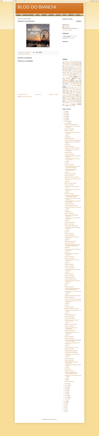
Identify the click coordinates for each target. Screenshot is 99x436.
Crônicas (66, 69)
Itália (64, 83)
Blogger (55, 419)
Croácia (79, 67)
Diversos (64, 71)
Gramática (64, 81)
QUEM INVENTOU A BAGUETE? (71, 350)
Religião (67, 97)
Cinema (77, 66)
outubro (66, 383)
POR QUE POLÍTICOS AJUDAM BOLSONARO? (71, 362)
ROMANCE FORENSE (69, 264)
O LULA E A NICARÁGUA (70, 267)
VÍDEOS (37, 14)
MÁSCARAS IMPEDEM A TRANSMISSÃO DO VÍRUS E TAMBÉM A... (73, 341)
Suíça (77, 101)
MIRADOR (44, 14)
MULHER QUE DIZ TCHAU (70, 222)
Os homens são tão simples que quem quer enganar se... (72, 159)
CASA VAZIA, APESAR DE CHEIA (71, 347)
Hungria (71, 82)
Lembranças (78, 83)
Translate (72, 38)
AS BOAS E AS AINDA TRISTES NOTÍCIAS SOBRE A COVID (71, 373)
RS (75, 98)
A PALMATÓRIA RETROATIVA (70, 279)
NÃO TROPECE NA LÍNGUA (70, 173)
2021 (65, 119)
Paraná (78, 93)
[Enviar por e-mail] (36, 52)
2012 (65, 407)
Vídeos (64, 105)
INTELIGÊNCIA (68, 369)
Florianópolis (78, 75)
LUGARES (67, 135)
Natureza (70, 92)
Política (74, 94)
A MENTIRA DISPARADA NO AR (71, 205)
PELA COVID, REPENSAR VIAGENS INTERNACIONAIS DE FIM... (72, 196)
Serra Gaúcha (67, 101)
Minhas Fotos (76, 88)
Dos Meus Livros (70, 71)
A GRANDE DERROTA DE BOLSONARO (73, 140)
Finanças (68, 75)
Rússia (80, 98)
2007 (65, 411)
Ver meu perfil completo (67, 30)
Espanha (71, 74)
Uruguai (79, 102)
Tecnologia (65, 102)
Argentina (64, 64)
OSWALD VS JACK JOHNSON (71, 324)
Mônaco (73, 89)
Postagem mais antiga (53, 94)
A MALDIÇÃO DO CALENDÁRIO (71, 352)
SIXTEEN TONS (68, 211)
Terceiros (75, 102)
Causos (73, 65)
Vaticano (66, 104)
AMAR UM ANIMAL (68, 152)
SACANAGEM (67, 136)
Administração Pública (68, 62)
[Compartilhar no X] (38, 52)
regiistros (73, 96)
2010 (65, 409)
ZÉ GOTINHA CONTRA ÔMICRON (71, 124)
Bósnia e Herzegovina (67, 65)
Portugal (66, 96)
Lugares (78, 85)
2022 (65, 118)
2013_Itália (64, 61)
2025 (65, 113)
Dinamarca (67, 70)
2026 (65, 111)
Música (67, 91)
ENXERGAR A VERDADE (70, 277)
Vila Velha (71, 105)
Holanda (79, 81)
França (79, 76)
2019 (65, 402)
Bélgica (78, 64)
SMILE (66, 285)
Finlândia (72, 75)
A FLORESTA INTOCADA (70, 235)
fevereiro (67, 397)
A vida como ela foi (77, 61)
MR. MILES (67, 163)
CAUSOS (78, 14)
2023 (65, 116)
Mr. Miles (79, 89)
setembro (67, 385)
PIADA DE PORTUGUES (69, 258)
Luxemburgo (69, 87)
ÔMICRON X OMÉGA (69, 130)
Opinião (74, 93)
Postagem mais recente (22, 94)
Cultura (73, 69)
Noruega (76, 92)
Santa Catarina (73, 100)
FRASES (18, 14)
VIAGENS (58, 14)
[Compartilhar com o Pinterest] (41, 52)
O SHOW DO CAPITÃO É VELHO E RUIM (73, 299)
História (74, 81)
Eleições (71, 72)
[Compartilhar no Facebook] (40, 52)
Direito (72, 70)
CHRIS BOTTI (67, 144)
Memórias (70, 88)
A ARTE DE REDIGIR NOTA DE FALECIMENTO (71, 328)
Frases (68, 78)
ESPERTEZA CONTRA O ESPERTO (72, 177)
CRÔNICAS (71, 14)
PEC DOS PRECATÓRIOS (70, 318)
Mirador (64, 89)
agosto (66, 387)
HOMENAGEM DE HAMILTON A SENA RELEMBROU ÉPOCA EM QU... (72, 245)
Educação (65, 72)
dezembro (67, 121)
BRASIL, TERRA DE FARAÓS (70, 183)
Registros (79, 96)
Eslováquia (78, 72)
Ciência (72, 66)
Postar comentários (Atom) (26, 96)
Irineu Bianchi (67, 27)
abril (66, 393)
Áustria (73, 64)
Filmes (64, 75)
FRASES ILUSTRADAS (28, 14)
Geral (76, 80)
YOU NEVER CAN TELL (69, 358)
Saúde (79, 100)
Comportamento (66, 67)
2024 (65, 114)
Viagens (73, 104)
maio (66, 392)
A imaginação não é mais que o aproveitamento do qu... (71, 170)
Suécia (73, 101)
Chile (66, 66)
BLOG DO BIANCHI (37, 7)
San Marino (66, 100)
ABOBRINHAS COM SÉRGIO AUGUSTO (73, 295)
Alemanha (76, 62)
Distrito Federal (77, 70)
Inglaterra (77, 82)
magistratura (76, 87)
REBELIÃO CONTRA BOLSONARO (72, 308)
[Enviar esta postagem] (33, 52)
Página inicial (38, 94)
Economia (77, 71)
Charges (79, 65)
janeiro (66, 398)
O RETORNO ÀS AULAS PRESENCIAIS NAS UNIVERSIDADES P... (72, 167)
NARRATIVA (67, 247)
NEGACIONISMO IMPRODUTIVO (71, 225)
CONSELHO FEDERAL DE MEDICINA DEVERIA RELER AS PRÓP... (72, 289)
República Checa (75, 97)
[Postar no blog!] (37, 52)
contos (75, 67)
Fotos (71, 76)
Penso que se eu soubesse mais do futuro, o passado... (72, 321)
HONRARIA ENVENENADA (70, 330)
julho (66, 388)
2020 (65, 401)
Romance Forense (67, 98)
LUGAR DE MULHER (69, 273)
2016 (65, 406)
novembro (67, 123)
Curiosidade (79, 69)
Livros (72, 85)
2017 (65, 404)
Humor (66, 82)
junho (66, 390)
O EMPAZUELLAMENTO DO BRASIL (72, 148)
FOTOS (64, 14)
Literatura (67, 85)
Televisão (70, 102)
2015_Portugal (70, 61)
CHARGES (51, 14)
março (66, 395)
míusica (69, 89)
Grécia (69, 81)
